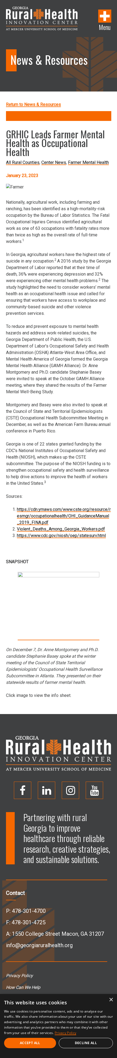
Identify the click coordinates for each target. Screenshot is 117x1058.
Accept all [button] (30, 1043)
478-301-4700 (29, 911)
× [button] (111, 1000)
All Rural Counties (22, 162)
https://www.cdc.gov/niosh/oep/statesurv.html (61, 535)
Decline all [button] (86, 1043)
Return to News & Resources (33, 104)
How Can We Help (23, 987)
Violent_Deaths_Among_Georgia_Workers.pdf (61, 529)
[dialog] (58, 1026)
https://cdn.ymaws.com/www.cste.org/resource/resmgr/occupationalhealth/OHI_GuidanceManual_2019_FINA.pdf (64, 516)
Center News (53, 162)
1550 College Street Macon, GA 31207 (58, 934)
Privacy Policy (19, 975)
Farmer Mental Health (88, 162)
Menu (104, 26)
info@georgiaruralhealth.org (39, 945)
